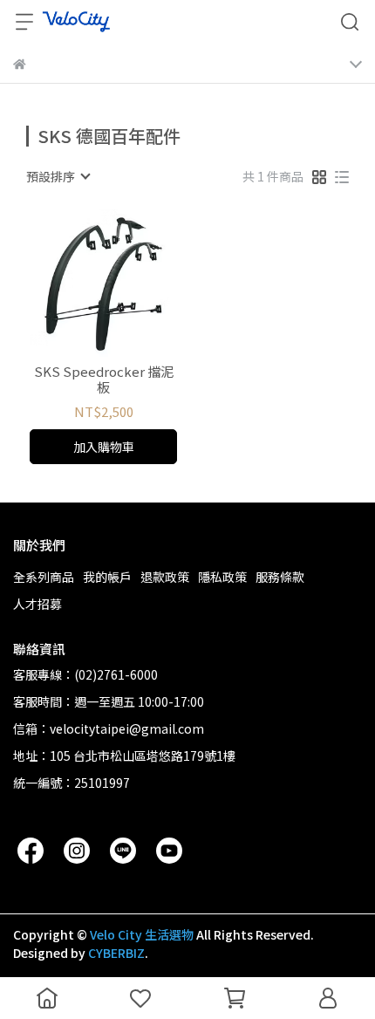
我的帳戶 (107, 576)
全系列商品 (43, 576)
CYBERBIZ (116, 952)
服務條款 (280, 576)
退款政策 (164, 576)
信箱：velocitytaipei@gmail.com (108, 728)
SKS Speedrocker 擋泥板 (104, 379)
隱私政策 (222, 576)
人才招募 (37, 603)
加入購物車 (103, 446)
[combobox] (57, 176)
